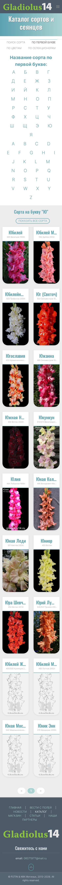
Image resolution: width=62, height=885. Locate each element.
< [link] (21, 790)
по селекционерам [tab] (42, 48)
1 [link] (31, 790)
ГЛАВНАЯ (15, 807)
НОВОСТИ (20, 811)
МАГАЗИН (14, 815)
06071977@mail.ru (35, 858)
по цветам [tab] (14, 48)
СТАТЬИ (35, 815)
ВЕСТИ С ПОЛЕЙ (41, 807)
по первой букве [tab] (44, 42)
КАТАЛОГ (41, 811)
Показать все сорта (33, 220)
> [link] (41, 790)
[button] (58, 6)
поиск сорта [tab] (16, 42)
